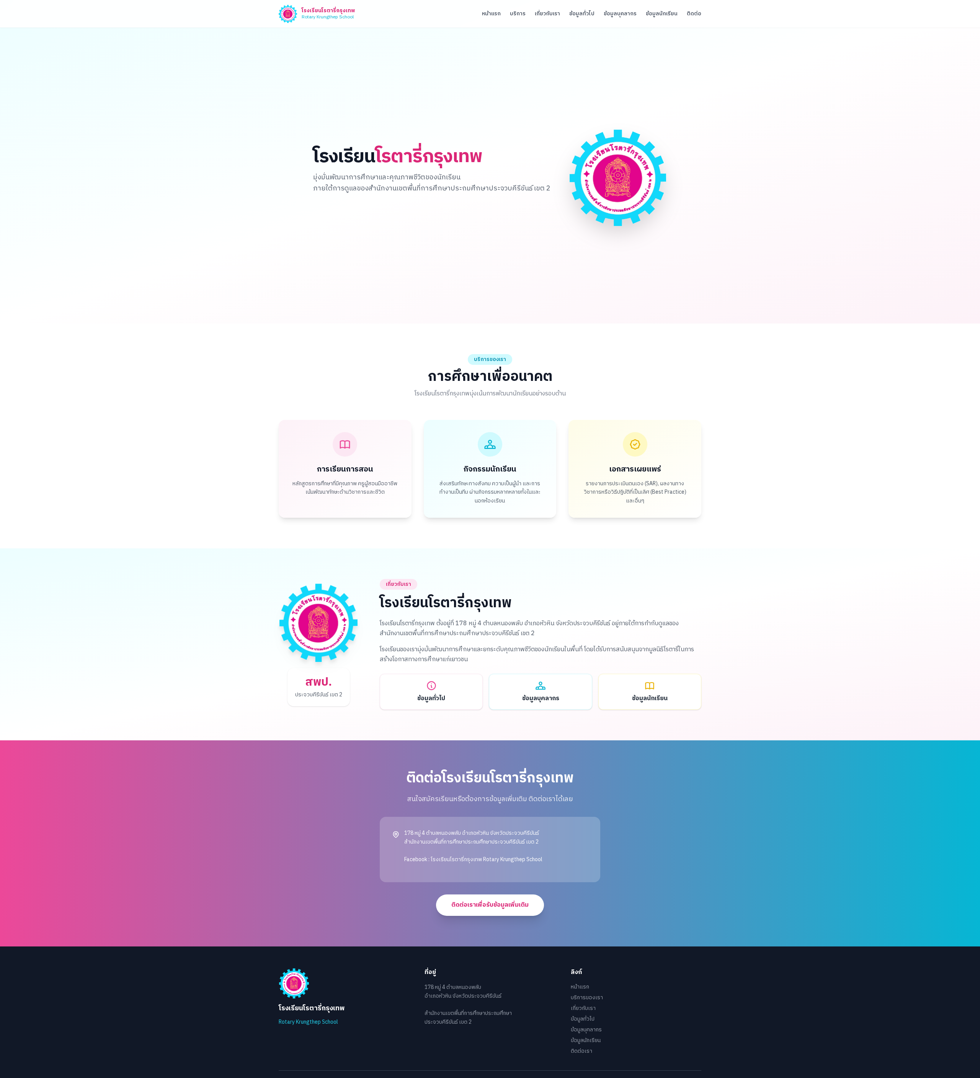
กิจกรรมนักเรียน (490, 469)
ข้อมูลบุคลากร (620, 14)
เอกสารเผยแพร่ (635, 469)
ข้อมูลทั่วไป (582, 14)
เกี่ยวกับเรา (547, 14)
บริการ (518, 14)
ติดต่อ (694, 14)
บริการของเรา (587, 997)
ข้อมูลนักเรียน (662, 14)
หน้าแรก (491, 14)
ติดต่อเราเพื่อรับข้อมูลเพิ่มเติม (490, 905)
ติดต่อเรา (581, 1051)
